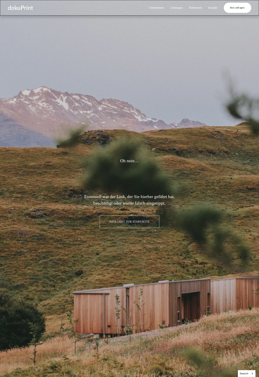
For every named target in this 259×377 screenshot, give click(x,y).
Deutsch (244, 373)
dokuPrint (20, 7)
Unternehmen (156, 7)
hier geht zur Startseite (129, 221)
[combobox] (246, 373)
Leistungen (176, 7)
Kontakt (212, 7)
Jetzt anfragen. (237, 7)
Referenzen (195, 7)
